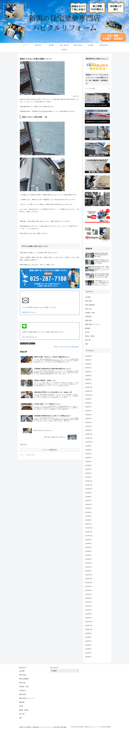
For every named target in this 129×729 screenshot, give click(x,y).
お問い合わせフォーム (29, 312)
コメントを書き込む (49, 450)
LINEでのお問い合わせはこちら (29, 337)
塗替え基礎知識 (25, 343)
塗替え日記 (32, 343)
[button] (108, 88)
